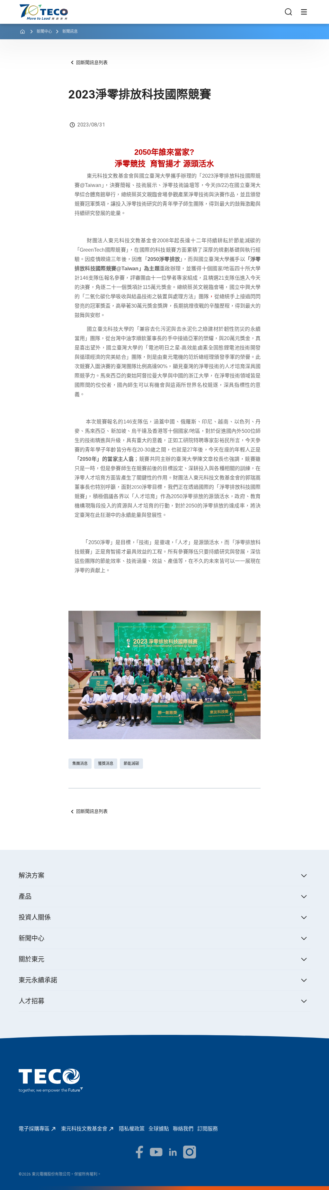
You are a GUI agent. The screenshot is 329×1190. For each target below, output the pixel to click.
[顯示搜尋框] (288, 11)
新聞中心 (44, 31)
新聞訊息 (70, 31)
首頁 (24, 7)
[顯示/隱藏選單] (304, 11)
